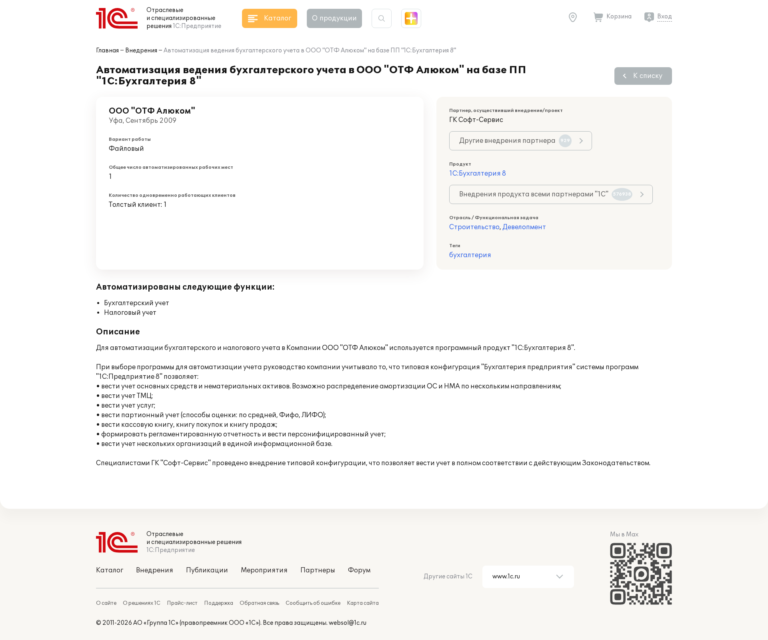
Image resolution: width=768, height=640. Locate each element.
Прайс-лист (182, 603)
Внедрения (141, 50)
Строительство (474, 227)
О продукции (334, 18)
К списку (647, 76)
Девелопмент (524, 227)
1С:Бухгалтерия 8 (477, 174)
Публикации (207, 570)
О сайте (106, 603)
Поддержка (218, 603)
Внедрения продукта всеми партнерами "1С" (545, 194)
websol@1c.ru (347, 623)
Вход (664, 16)
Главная (107, 50)
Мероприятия (264, 570)
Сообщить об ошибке (313, 603)
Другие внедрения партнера (514, 141)
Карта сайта (363, 603)
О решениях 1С (141, 603)
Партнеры (317, 570)
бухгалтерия (470, 255)
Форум (359, 570)
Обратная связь (259, 603)
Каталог (109, 570)
